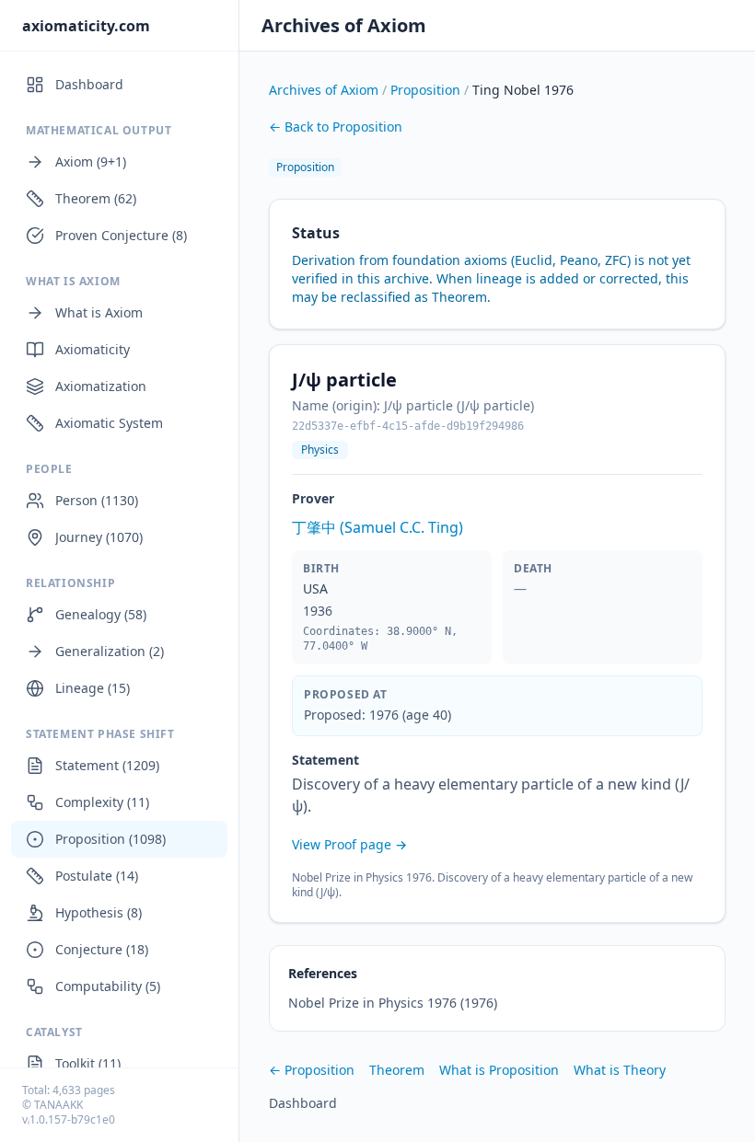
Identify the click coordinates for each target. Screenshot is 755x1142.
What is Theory (620, 1070)
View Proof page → (349, 844)
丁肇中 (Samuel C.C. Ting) (377, 527)
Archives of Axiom (343, 25)
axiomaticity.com (86, 26)
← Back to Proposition (335, 126)
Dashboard (303, 1103)
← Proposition (311, 1070)
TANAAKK (58, 1105)
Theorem (396, 1070)
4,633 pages (83, 1090)
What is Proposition (499, 1070)
